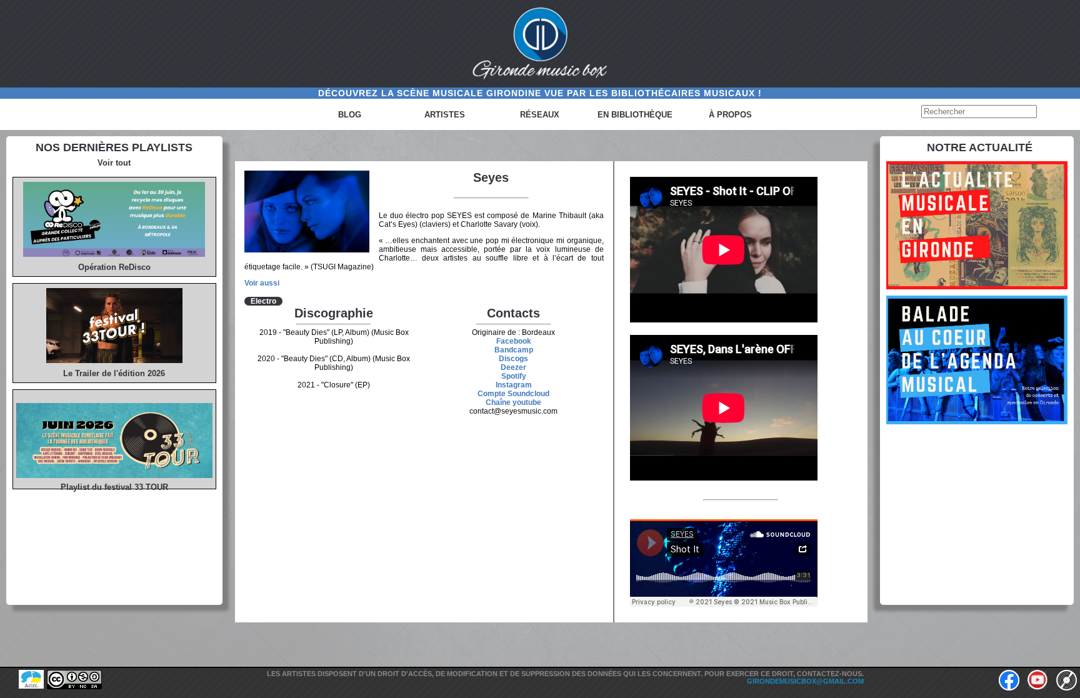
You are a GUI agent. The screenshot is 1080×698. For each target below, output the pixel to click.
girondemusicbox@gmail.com (805, 681)
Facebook (513, 341)
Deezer (513, 367)
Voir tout (114, 162)
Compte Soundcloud (513, 393)
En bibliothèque (635, 114)
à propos (730, 114)
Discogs (513, 358)
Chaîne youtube (513, 402)
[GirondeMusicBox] (540, 43)
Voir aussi (261, 283)
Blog (349, 114)
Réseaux (539, 114)
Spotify (513, 376)
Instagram (514, 385)
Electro (263, 301)
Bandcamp (513, 350)
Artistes (444, 114)
